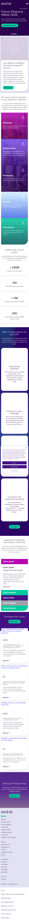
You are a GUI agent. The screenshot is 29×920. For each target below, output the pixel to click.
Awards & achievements (7, 852)
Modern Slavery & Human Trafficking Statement (12, 894)
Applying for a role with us (7, 906)
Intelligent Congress (6, 829)
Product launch (4, 827)
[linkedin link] (2, 816)
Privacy (3, 890)
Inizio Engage (4, 869)
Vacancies (3, 879)
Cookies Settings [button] (5, 917)
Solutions (3, 819)
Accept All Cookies (14, 466)
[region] (14, 460)
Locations (3, 849)
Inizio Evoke (4, 867)
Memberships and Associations (8, 910)
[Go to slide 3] (15, 33)
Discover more (14, 622)
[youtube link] (5, 816)
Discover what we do (8, 22)
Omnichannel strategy (6, 832)
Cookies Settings (14, 470)
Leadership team (5, 847)
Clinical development (6, 824)
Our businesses (4, 859)
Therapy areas (4, 835)
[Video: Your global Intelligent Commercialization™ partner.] (14, 48)
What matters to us (5, 844)
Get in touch (13, 527)
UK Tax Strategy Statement (7, 902)
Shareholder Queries (6, 898)
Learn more (7, 88)
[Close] (26, 448)
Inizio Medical (4, 864)
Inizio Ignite (4, 862)
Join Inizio (3, 876)
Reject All (14, 462)
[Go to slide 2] (13, 33)
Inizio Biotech (4, 872)
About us (3, 842)
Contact (3, 854)
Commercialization (5, 822)
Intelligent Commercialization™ (8, 837)
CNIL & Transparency (6, 914)
